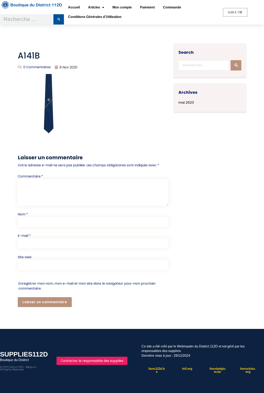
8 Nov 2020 (68, 67)
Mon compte (122, 7)
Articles (94, 7)
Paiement (147, 7)
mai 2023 (186, 102)
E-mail (24, 235)
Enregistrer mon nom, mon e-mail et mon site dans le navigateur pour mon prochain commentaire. (87, 286)
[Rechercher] (58, 19)
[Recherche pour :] (203, 65)
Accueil (74, 7)
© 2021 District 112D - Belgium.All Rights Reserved (18, 368)
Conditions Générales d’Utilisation (94, 17)
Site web (25, 257)
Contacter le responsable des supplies (92, 360)
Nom (23, 214)
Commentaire (30, 176)
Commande (172, 7)
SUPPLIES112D (24, 354)
